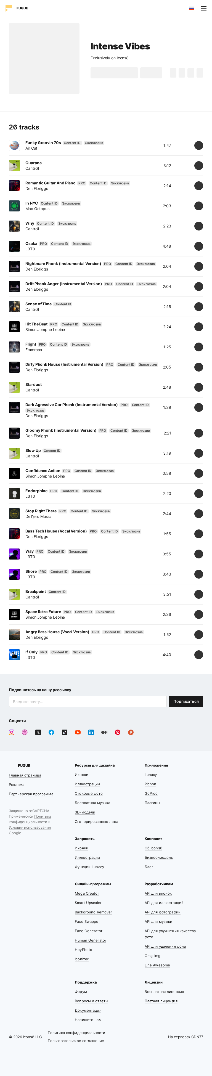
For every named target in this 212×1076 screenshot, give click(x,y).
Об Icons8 (153, 848)
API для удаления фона (165, 946)
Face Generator (88, 931)
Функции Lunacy (89, 867)
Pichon (151, 784)
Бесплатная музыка (92, 803)
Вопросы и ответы (91, 1001)
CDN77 (197, 1037)
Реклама (16, 784)
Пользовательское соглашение (76, 1040)
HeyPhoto (83, 949)
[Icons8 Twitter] (38, 732)
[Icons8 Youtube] (77, 732)
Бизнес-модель (159, 857)
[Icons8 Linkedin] (91, 732)
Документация (88, 1010)
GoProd (151, 793)
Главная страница (25, 775)
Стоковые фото (89, 793)
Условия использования (30, 827)
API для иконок (158, 893)
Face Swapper (87, 921)
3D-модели (85, 812)
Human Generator (90, 940)
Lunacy (151, 774)
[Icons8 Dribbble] (24, 732)
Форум (81, 991)
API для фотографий (163, 912)
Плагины (152, 803)
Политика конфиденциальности (76, 1032)
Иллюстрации (87, 784)
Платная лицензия (161, 1001)
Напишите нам (88, 1019)
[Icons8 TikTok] (64, 732)
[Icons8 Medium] (104, 732)
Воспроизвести (118, 72)
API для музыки (159, 921)
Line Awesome (157, 965)
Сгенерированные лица (96, 821)
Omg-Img (153, 955)
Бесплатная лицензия (164, 991)
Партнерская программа (31, 794)
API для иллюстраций (164, 902)
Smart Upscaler (88, 902)
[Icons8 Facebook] (51, 732)
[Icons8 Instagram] (11, 732)
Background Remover (93, 912)
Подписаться (186, 701)
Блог (149, 867)
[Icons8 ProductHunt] (130, 732)
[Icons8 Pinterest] (117, 732)
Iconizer (82, 959)
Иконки (81, 774)
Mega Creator (87, 893)
